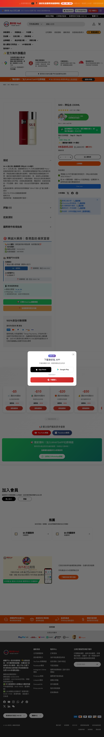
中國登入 (53, 380)
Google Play (64, 370)
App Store (42, 370)
